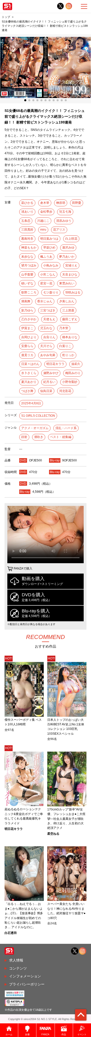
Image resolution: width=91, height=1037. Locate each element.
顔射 (24, 436)
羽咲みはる (72, 292)
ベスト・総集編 (60, 436)
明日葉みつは (49, 238)
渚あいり (27, 211)
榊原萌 (60, 202)
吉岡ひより (28, 337)
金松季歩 (46, 211)
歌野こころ (28, 292)
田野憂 (76, 202)
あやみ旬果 (47, 355)
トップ (6, 16)
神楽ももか (28, 247)
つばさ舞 (27, 390)
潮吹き (38, 436)
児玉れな (46, 328)
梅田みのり (72, 373)
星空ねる (53, 833)
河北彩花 (65, 390)
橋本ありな (69, 337)
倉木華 (44, 202)
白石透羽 (11, 932)
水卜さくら (28, 373)
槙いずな (27, 283)
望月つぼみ (28, 265)
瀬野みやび (50, 373)
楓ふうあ (46, 256)
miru (43, 229)
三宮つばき (47, 310)
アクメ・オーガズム (35, 428)
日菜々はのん (30, 363)
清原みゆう (63, 220)
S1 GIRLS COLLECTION (38, 415)
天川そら (46, 346)
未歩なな (27, 256)
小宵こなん (47, 274)
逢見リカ (27, 355)
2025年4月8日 (31, 403)
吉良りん (49, 337)
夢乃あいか (66, 256)
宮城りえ (71, 265)
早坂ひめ (49, 247)
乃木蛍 (63, 328)
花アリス (59, 229)
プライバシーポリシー (26, 984)
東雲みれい (66, 283)
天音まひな (69, 274)
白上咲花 (71, 238)
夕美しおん (66, 301)
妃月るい (49, 381)
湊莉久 (75, 363)
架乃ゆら (27, 310)
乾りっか (68, 355)
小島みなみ (50, 265)
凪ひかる (27, 202)
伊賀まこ (27, 328)
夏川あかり (28, 381)
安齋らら (27, 346)
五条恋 (25, 220)
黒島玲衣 (27, 238)
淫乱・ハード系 (66, 428)
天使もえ (49, 319)
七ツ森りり (50, 292)
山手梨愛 (27, 274)
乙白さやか (28, 319)
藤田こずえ (69, 319)
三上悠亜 (68, 310)
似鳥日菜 (46, 390)
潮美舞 (25, 301)
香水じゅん (44, 301)
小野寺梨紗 (69, 381)
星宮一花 (46, 283)
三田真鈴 (27, 229)
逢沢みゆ (68, 247)
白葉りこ (65, 346)
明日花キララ (55, 363)
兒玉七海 (65, 211)
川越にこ (43, 220)
